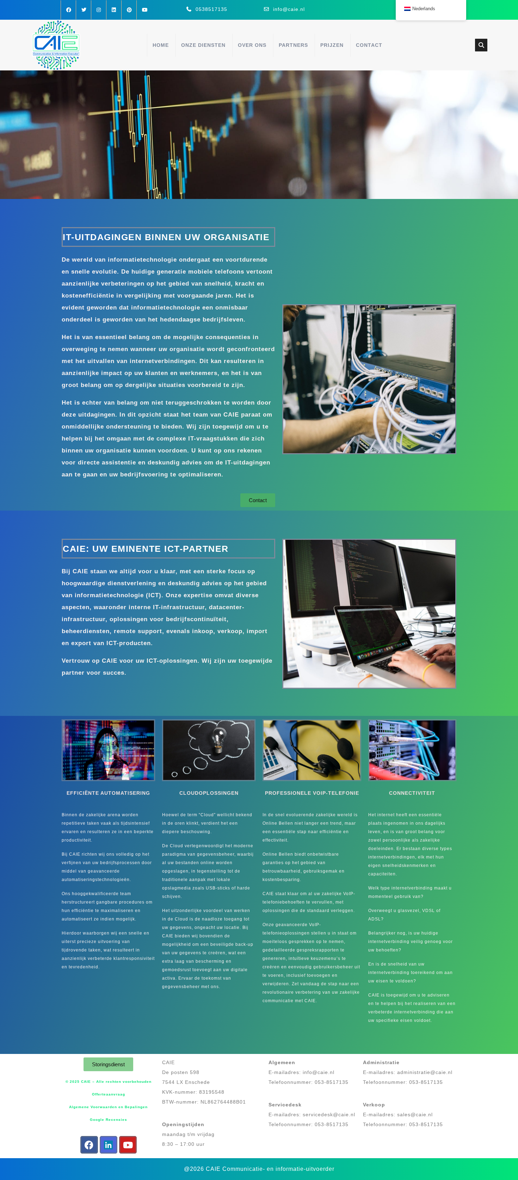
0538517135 (211, 9)
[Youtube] (128, 1145)
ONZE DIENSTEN (203, 45)
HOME (161, 45)
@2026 (194, 1169)
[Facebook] (89, 1145)
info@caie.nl (289, 9)
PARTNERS (293, 45)
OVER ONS (252, 45)
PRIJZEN (332, 45)
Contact (369, 45)
